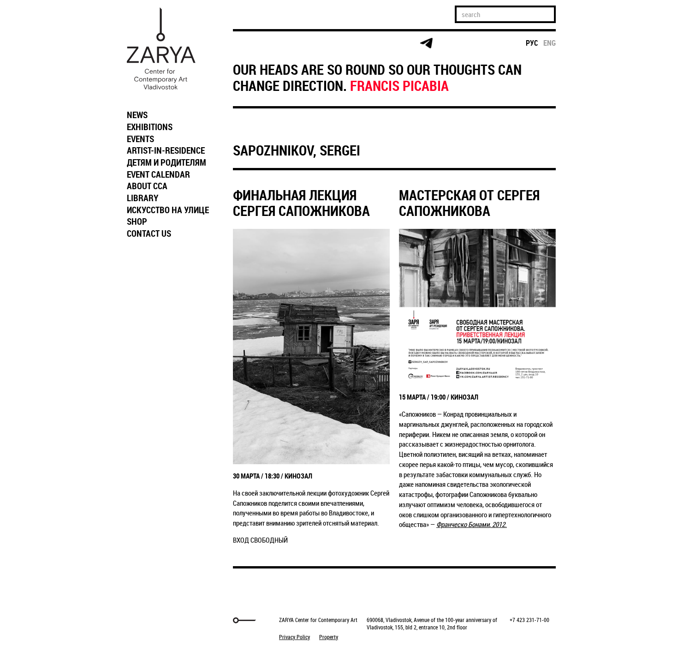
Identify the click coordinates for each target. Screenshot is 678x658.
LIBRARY (142, 198)
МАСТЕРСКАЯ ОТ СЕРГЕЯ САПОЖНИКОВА (469, 203)
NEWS (137, 115)
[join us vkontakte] (355, 43)
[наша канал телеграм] (426, 43)
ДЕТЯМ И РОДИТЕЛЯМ (166, 162)
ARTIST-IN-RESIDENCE (166, 150)
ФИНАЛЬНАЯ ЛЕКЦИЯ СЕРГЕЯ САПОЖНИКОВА (301, 203)
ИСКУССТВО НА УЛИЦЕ (168, 210)
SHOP (137, 221)
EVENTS (140, 139)
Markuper (146, 620)
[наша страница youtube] (391, 43)
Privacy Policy (294, 636)
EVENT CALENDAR (158, 174)
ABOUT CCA (147, 186)
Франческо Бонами (462, 524)
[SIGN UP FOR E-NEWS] (249, 43)
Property (328, 636)
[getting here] (320, 43)
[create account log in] (284, 43)
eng (549, 43)
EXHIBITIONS (149, 127)
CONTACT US (149, 233)
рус (532, 43)
